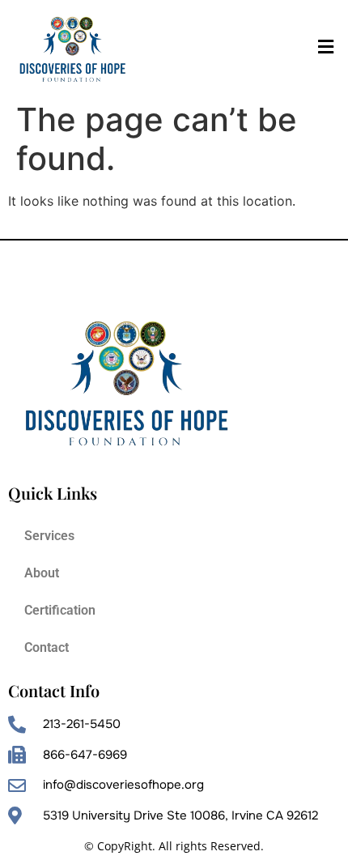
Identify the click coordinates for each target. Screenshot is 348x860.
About (41, 573)
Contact (46, 647)
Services (49, 535)
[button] (325, 47)
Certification (59, 610)
